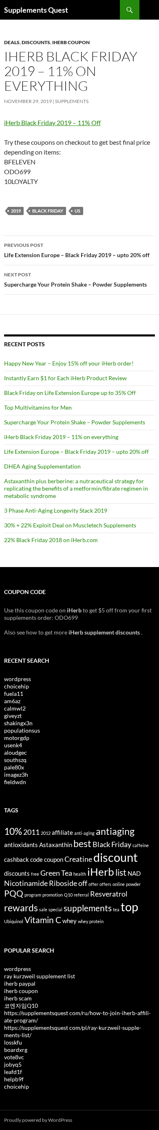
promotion (52, 894)
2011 (31, 831)
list (120, 872)
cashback (16, 859)
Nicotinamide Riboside (40, 883)
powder (133, 884)
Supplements (71, 101)
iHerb (100, 871)
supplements (88, 908)
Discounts (36, 42)
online (119, 884)
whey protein (91, 921)
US (77, 210)
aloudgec (15, 752)
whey (69, 920)
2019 (16, 210)
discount (115, 857)
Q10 (68, 894)
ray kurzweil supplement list (39, 976)
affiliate (62, 832)
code (36, 859)
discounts (17, 873)
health (79, 874)
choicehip (16, 686)
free (35, 874)
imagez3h (16, 774)
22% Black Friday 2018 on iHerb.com (51, 539)
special (55, 909)
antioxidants (21, 844)
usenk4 (13, 745)
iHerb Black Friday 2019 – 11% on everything (61, 436)
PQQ (13, 893)
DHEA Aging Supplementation (42, 466)
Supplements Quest (36, 9)
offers (105, 884)
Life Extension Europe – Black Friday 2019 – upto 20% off (77, 250)
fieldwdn (15, 781)
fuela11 (13, 693)
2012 (46, 833)
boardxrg (15, 1049)
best (82, 843)
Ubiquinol (13, 921)
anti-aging (84, 833)
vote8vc (14, 1057)
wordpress (17, 678)
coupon (53, 859)
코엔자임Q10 (21, 1005)
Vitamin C (42, 920)
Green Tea (56, 872)
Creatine (78, 858)
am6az (12, 700)
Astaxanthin (55, 844)
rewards (21, 907)
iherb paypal (19, 983)
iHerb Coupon (71, 42)
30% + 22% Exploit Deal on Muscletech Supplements (70, 525)
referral (81, 894)
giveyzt (13, 715)
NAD (134, 873)
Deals (12, 42)
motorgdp (16, 737)
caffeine (140, 845)
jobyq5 (13, 1064)
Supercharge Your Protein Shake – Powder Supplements (75, 279)
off (82, 883)
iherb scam (18, 998)
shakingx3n (18, 723)
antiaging (115, 831)
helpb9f (14, 1079)
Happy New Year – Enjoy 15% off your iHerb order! (69, 363)
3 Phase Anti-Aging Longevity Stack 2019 (55, 510)
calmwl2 (15, 708)
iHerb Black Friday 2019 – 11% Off (52, 122)
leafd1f (13, 1071)
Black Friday (47, 210)
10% (13, 831)
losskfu (13, 1042)
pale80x (14, 767)
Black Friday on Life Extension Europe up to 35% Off (70, 392)
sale (43, 909)
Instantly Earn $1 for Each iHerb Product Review (65, 377)
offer (93, 884)
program (32, 894)
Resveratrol (109, 893)
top (129, 906)
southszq (15, 759)
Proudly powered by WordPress (38, 1120)
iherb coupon (21, 990)
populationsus (22, 730)
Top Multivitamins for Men (38, 407)
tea (116, 909)
